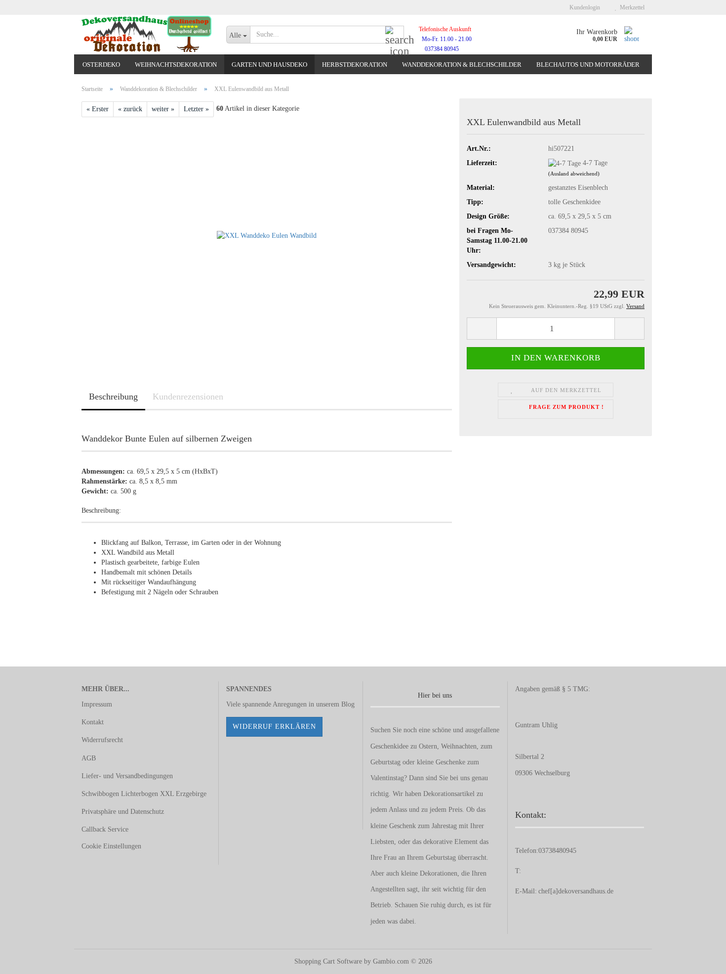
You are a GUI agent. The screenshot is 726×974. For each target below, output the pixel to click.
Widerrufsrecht (102, 740)
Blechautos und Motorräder (588, 64)
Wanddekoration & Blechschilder (462, 64)
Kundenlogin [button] (583, 7)
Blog (348, 704)
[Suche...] (394, 35)
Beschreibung (113, 396)
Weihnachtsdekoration (176, 64)
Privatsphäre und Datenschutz (122, 811)
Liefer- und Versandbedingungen (127, 776)
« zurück (130, 109)
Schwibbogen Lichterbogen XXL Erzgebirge (143, 793)
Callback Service (104, 829)
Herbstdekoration (354, 64)
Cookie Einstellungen (111, 846)
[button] (481, 328)
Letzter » (196, 109)
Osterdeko (101, 64)
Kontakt (92, 722)
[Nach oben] (699, 959)
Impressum (96, 704)
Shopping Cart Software (328, 961)
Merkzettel (631, 7)
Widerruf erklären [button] (274, 726)
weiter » (163, 109)
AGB (88, 758)
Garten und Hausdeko (269, 64)
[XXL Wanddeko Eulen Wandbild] (267, 235)
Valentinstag (387, 778)
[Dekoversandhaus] (146, 34)
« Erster (97, 109)
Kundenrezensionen (188, 396)
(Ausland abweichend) (574, 174)
